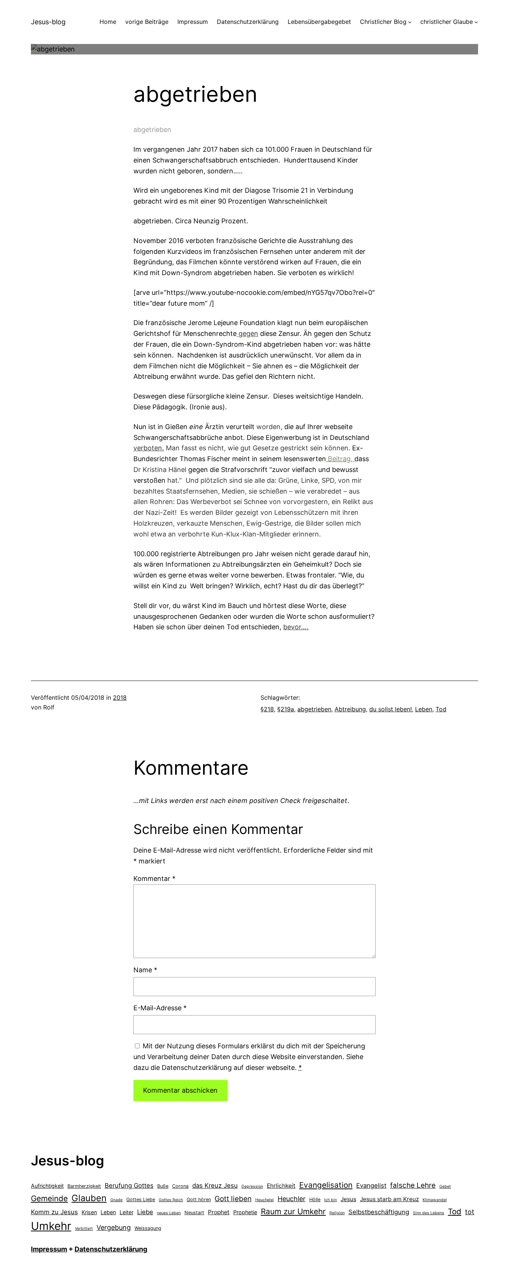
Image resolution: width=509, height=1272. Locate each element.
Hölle (314, 1199)
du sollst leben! (390, 709)
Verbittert (84, 1228)
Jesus (348, 1199)
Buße (162, 1186)
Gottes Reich (171, 1199)
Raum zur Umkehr (293, 1211)
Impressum (49, 1249)
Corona (180, 1186)
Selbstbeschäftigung (378, 1212)
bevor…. (296, 627)
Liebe (145, 1212)
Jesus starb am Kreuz (389, 1199)
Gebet (445, 1186)
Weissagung (148, 1228)
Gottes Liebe (140, 1199)
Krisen (89, 1212)
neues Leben (169, 1212)
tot (469, 1212)
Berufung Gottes (129, 1185)
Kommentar (154, 878)
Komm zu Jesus (54, 1212)
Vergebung (114, 1227)
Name (145, 970)
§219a (285, 709)
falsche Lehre (413, 1185)
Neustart (194, 1212)
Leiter (126, 1212)
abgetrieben (314, 709)
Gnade (116, 1199)
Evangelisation (325, 1185)
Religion (337, 1212)
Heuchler (292, 1199)
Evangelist (371, 1185)
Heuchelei (264, 1199)
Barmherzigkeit (84, 1186)
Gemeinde (49, 1198)
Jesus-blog (48, 22)
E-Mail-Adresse (160, 1008)
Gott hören (199, 1199)
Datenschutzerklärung (111, 1249)
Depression (252, 1186)
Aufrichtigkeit (47, 1186)
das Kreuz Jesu (215, 1185)
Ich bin (330, 1199)
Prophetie (245, 1212)
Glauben (89, 1198)
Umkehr (51, 1225)
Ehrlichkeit (281, 1185)
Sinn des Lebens (428, 1212)
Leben (423, 709)
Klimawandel (435, 1199)
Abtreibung (350, 709)
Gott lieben (233, 1198)
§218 (267, 709)
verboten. (148, 448)
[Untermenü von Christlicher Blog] (410, 22)
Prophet (219, 1212)
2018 (120, 697)
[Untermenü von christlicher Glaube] (476, 22)
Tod (441, 709)
